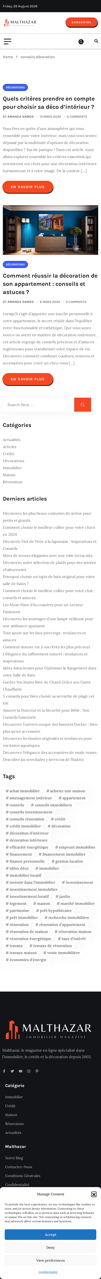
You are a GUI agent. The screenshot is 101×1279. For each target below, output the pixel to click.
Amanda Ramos (21, 117)
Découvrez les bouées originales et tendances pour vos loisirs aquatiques (47, 742)
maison (43, 903)
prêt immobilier (24, 917)
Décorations (13, 460)
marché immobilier (78, 903)
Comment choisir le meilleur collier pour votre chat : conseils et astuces (49, 594)
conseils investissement (31, 812)
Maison (9, 474)
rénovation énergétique (30, 938)
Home (9, 57)
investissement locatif (29, 896)
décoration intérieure (29, 840)
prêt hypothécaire (56, 910)
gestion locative (69, 861)
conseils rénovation (27, 819)
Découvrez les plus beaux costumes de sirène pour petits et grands (47, 517)
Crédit (8, 453)
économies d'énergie (28, 959)
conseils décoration (38, 57)
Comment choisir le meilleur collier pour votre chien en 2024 (49, 531)
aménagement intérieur (31, 798)
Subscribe (82, 22)
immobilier (49, 868)
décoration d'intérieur (29, 833)
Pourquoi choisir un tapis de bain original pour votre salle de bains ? (49, 580)
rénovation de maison (29, 931)
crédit (60, 819)
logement (18, 903)
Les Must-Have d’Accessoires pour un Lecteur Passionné (43, 608)
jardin (64, 896)
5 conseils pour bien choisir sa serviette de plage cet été (48, 700)
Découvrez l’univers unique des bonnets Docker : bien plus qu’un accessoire (50, 728)
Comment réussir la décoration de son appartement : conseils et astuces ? (50, 283)
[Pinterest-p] (37, 1071)
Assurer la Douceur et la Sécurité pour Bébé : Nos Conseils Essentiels (46, 714)
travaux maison (23, 952)
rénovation (19, 924)
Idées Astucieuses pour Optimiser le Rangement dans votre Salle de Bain (49, 671)
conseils (17, 805)
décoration (60, 826)
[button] (94, 1194)
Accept (50, 1234)
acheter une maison (67, 791)
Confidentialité (48, 1272)
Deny (50, 1247)
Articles (9, 446)
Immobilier (12, 467)
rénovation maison (74, 931)
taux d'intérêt (74, 938)
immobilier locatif (25, 875)
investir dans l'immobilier (32, 882)
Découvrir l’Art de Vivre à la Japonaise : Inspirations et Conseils (50, 545)
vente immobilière (63, 952)
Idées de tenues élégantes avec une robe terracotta (47, 555)
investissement (79, 882)
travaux (16, 945)
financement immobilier (64, 854)
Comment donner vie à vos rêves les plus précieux (46, 647)
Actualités (11, 439)
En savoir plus (28, 187)
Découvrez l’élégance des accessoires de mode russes (50, 752)
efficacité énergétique (29, 847)
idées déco (19, 868)
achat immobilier (25, 791)
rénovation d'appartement (62, 924)
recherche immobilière (68, 917)
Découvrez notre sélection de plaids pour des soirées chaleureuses (49, 566)
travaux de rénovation (52, 945)
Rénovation (13, 481)
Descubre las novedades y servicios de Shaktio (43, 759)
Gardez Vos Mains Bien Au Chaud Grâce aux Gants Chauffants (46, 685)
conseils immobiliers (53, 805)
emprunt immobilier (77, 847)
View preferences (50, 1260)
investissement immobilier (34, 889)
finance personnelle (27, 861)
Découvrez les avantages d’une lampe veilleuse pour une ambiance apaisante (48, 622)
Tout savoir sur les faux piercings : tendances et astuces (44, 636)
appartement (73, 798)
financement (21, 854)
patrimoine (19, 910)
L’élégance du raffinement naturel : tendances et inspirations (45, 657)
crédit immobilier (25, 826)
